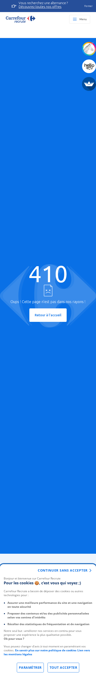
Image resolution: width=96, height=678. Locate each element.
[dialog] (48, 621)
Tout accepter (63, 667)
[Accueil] (20, 19)
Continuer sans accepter (63, 570)
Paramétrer (30, 667)
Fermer (88, 6)
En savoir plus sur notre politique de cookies (45, 650)
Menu (83, 19)
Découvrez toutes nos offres (40, 7)
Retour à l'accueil (48, 315)
